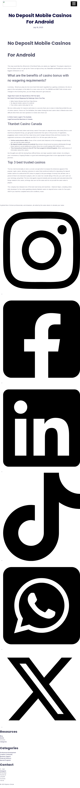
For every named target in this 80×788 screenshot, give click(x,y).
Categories (3, 742)
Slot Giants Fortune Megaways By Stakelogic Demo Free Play (26, 98)
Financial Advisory (5, 758)
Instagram (3, 771)
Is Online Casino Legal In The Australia (19, 117)
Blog (1, 736)
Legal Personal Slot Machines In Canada (20, 119)
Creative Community (6, 754)
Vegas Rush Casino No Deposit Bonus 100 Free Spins (24, 96)
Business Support (5, 756)
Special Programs (5, 760)
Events (2, 738)
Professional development (8, 752)
